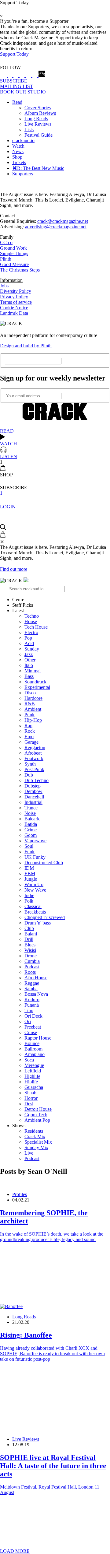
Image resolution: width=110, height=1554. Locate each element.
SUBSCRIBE (13, 80)
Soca (29, 1059)
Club (29, 928)
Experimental (37, 687)
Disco (30, 692)
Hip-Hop (33, 720)
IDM (29, 868)
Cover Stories (37, 107)
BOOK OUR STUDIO (23, 91)
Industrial (33, 802)
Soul (28, 846)
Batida (30, 824)
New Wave (35, 890)
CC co (6, 242)
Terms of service (16, 302)
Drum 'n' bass (37, 922)
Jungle (30, 879)
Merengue (34, 1065)
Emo (29, 736)
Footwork (33, 758)
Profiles (19, 1194)
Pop (28, 637)
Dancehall (34, 796)
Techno (31, 616)
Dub (28, 774)
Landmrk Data (14, 313)
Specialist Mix (38, 1142)
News (18, 151)
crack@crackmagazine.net (62, 221)
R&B (29, 703)
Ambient (32, 709)
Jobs (4, 285)
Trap (28, 1010)
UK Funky (35, 857)
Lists (29, 129)
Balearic (32, 818)
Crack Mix (34, 1136)
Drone (30, 955)
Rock (29, 731)
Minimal (32, 670)
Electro (31, 632)
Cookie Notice (14, 307)
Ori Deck (33, 1016)
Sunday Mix (36, 1147)
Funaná (31, 1005)
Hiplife (31, 1081)
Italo (28, 665)
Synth (30, 763)
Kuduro (31, 999)
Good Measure (14, 264)
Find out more (13, 569)
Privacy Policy (14, 296)
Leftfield (32, 1070)
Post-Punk (34, 769)
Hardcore (33, 698)
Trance (31, 807)
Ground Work (13, 248)
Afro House (35, 977)
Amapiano (34, 1054)
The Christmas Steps (20, 269)
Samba (31, 988)
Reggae (31, 983)
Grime (30, 829)
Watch (18, 146)
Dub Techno (36, 780)
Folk (28, 900)
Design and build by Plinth (26, 345)
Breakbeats (35, 911)
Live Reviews (37, 124)
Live (28, 1153)
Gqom (30, 835)
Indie (29, 895)
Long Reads (36, 118)
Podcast (31, 966)
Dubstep (32, 785)
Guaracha (33, 1087)
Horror (31, 1098)
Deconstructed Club (43, 862)
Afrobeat (33, 753)
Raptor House (37, 1037)
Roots (30, 972)
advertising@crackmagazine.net (55, 226)
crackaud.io (23, 140)
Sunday (31, 648)
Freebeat (32, 1027)
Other (29, 659)
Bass (29, 676)
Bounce (31, 1043)
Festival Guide (38, 135)
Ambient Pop (37, 1120)
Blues (29, 944)
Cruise (30, 1032)
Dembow (33, 791)
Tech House (36, 627)
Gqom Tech (35, 1114)
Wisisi (30, 950)
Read (17, 102)
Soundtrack (35, 681)
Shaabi (31, 1092)
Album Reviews (40, 113)
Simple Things (14, 253)
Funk (29, 851)
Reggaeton (34, 747)
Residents (33, 1131)
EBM (29, 873)
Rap (28, 725)
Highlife (32, 1076)
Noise (30, 813)
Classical (33, 906)
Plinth (5, 258)
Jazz (28, 654)
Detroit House (38, 1109)
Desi (28, 1103)
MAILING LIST (16, 86)
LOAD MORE (15, 1551)
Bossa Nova (36, 994)
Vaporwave (35, 840)
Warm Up (33, 884)
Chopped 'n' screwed (44, 917)
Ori (27, 1021)
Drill (28, 939)
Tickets (19, 162)
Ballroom (33, 1048)
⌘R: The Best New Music (38, 168)
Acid (29, 643)
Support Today (14, 54)
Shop (17, 157)
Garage (31, 742)
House (30, 621)
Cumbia (32, 961)
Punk (29, 714)
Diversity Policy (15, 291)
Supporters (22, 173)
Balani (30, 933)
